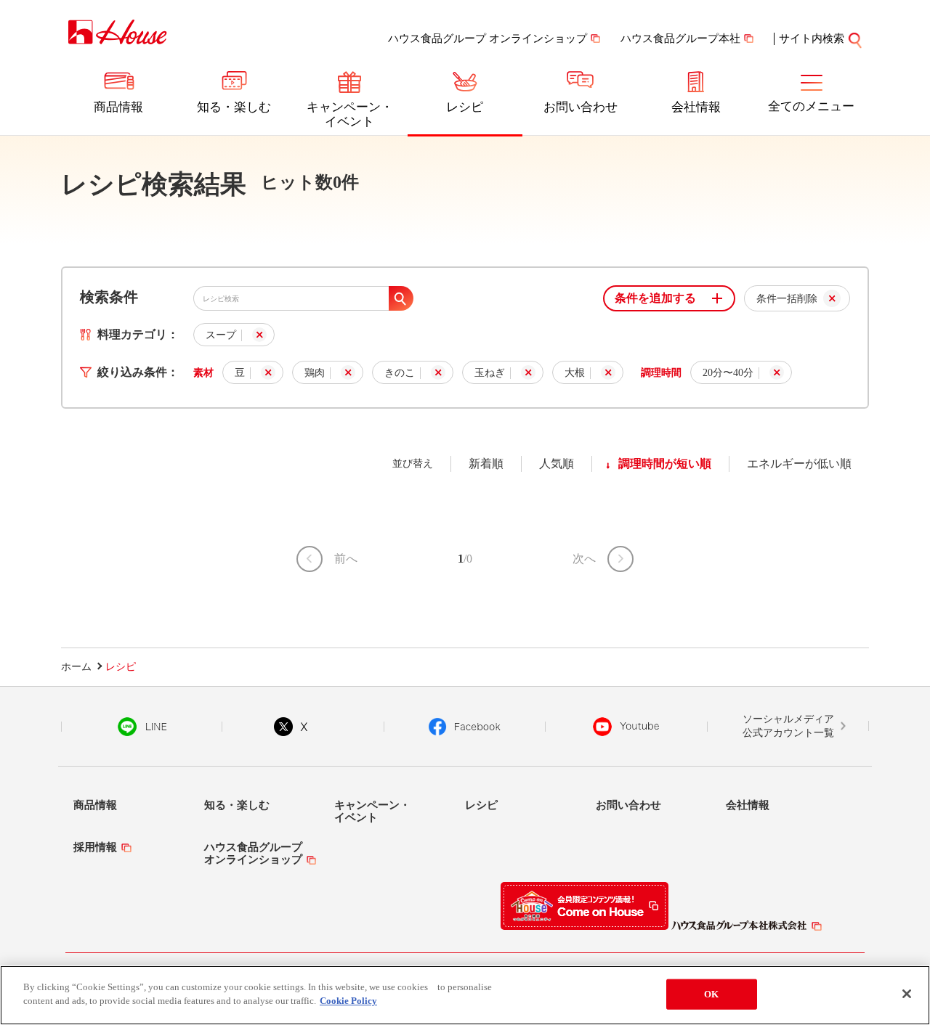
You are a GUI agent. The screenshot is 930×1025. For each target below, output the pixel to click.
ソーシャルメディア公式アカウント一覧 (788, 726)
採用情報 (95, 847)
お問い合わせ (580, 107)
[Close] (907, 994)
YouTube (626, 726)
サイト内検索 (811, 38)
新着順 (486, 463)
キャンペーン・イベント (350, 114)
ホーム (76, 666)
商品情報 (118, 107)
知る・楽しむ (234, 107)
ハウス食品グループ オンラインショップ (487, 38)
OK (711, 994)
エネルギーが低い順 (799, 463)
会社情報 (696, 107)
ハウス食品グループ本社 (680, 38)
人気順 (556, 463)
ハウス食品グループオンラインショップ (253, 853)
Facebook (465, 726)
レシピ (464, 107)
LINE (142, 726)
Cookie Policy (348, 1000)
